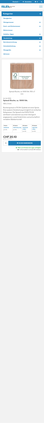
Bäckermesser (8, 30)
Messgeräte (7, 50)
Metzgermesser (8, 22)
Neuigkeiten (7, 18)
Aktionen (6, 54)
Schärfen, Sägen (8, 34)
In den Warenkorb (26, 143)
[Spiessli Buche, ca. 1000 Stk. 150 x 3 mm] (22, 76)
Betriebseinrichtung (10, 42)
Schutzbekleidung (9, 46)
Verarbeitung (7, 38)
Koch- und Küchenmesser (11, 26)
